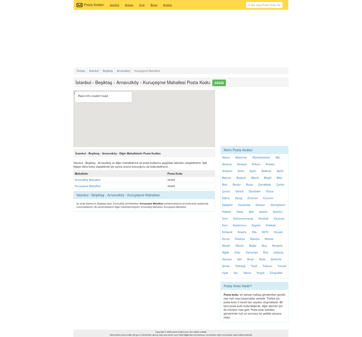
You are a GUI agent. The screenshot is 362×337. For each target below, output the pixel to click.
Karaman (279, 218)
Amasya (242, 164)
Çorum (226, 191)
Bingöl (267, 178)
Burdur (237, 184)
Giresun (260, 205)
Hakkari (226, 211)
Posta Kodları (94, 4)
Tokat (254, 266)
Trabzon (267, 266)
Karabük (263, 218)
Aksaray (227, 164)
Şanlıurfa (276, 259)
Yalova (247, 273)
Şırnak (226, 266)
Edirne (226, 198)
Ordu (237, 252)
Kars (225, 225)
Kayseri (256, 225)
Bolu (224, 184)
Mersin (240, 245)
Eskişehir (227, 205)
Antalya (167, 5)
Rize (265, 252)
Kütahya (240, 239)
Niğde (225, 252)
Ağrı (277, 157)
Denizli (239, 191)
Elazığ (238, 198)
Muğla (252, 245)
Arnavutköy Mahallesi (87, 180)
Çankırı (280, 184)
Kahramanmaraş (243, 218)
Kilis (254, 232)
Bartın (280, 171)
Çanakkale (264, 184)
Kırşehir (242, 232)
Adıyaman (241, 157)
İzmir (142, 5)
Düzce (270, 191)
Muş (264, 245)
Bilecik (255, 178)
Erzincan (253, 198)
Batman (226, 178)
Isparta (263, 211)
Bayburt (241, 178)
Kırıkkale (271, 225)
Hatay (239, 211)
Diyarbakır (255, 191)
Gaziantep (244, 205)
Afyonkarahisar (261, 157)
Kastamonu (239, 225)
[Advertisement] (181, 39)
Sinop (250, 259)
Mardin (226, 245)
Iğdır (251, 211)
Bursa (153, 5)
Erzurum (268, 198)
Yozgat (260, 273)
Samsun (227, 259)
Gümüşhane (277, 205)
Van (235, 273)
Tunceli (282, 266)
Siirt (239, 259)
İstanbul (114, 5)
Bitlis (279, 178)
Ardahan (227, 171)
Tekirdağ (240, 266)
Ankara (129, 5)
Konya (226, 239)
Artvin (241, 171)
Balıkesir (267, 171)
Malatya (254, 239)
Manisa (269, 239)
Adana (226, 157)
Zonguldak (276, 273)
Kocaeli (278, 232)
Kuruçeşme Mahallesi (87, 186)
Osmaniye (252, 252)
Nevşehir (277, 245)
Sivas (262, 259)
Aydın (253, 171)
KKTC (265, 232)
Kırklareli (227, 232)
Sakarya (278, 252)
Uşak (225, 273)
